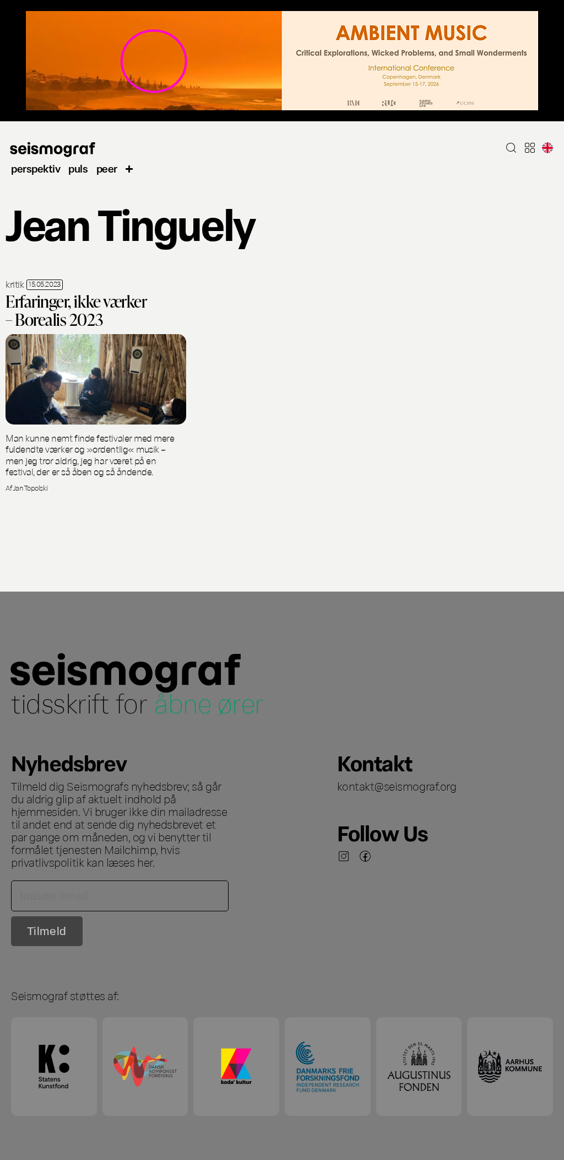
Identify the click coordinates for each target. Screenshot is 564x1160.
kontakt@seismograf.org (397, 785)
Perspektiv (35, 167)
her (145, 861)
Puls (78, 167)
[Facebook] (365, 856)
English (547, 147)
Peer (106, 167)
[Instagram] (343, 856)
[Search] (511, 148)
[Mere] (129, 168)
